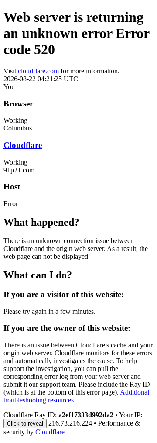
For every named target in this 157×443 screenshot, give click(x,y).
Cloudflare (22, 145)
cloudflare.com (38, 71)
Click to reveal (25, 423)
